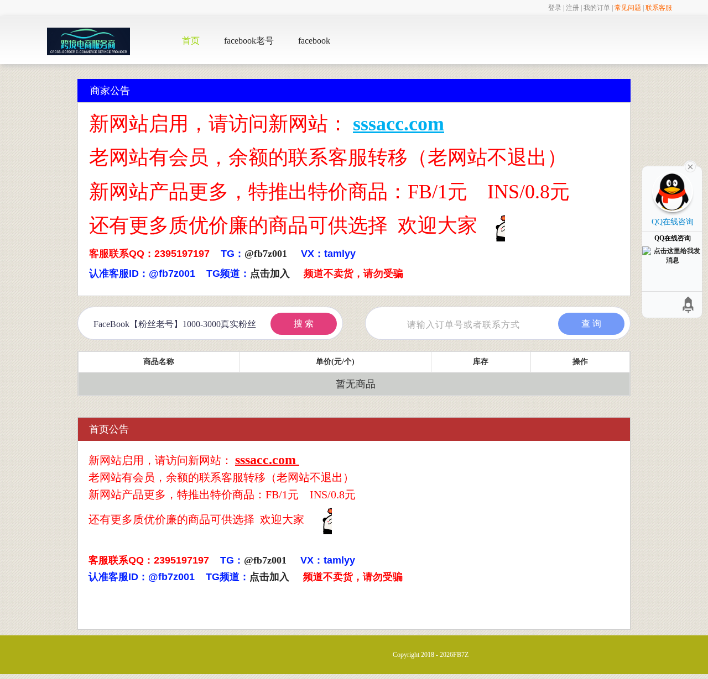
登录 (554, 8)
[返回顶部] (688, 305)
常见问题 (628, 8)
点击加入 (270, 273)
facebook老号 (249, 40)
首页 (191, 40)
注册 (572, 8)
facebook (314, 40)
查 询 (591, 323)
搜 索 (304, 323)
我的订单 (597, 8)
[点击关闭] (690, 165)
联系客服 (658, 8)
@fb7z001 (265, 253)
